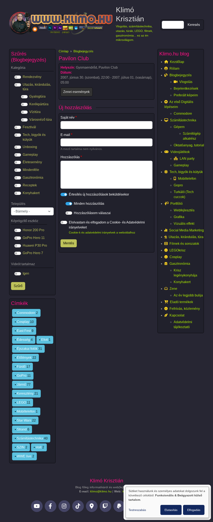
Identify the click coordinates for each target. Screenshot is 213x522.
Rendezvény (32, 77)
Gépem (179, 127)
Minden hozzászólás (89, 203)
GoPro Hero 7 (33, 253)
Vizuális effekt (184, 223)
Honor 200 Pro (33, 230)
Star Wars (24, 420)
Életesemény (32, 162)
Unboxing (30, 147)
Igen (26, 273)
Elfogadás (193, 510)
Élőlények (24, 357)
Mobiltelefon (26, 411)
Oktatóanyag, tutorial (189, 145)
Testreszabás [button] (137, 510)
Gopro (178, 185)
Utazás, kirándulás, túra (37, 87)
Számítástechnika (30, 438)
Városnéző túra (40, 119)
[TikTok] (78, 506)
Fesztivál (29, 127)
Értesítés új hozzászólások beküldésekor (99, 194)
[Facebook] (50, 506)
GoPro (21, 375)
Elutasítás (171, 510)
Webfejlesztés (184, 210)
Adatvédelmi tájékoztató (183, 324)
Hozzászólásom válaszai (92, 213)
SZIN (21, 447)
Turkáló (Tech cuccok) (184, 194)
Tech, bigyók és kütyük (34, 137)
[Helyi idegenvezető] (92, 506)
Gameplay (30, 154)
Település (18, 204)
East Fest (24, 331)
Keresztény (25, 393)
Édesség (23, 339)
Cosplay (23, 322)
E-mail (65, 135)
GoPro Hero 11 (34, 238)
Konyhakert (31, 193)
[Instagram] (64, 506)
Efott (44, 339)
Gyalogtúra (37, 96)
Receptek (30, 185)
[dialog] (167, 502)
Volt (38, 447)
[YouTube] (37, 506)
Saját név (67, 117)
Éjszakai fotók (27, 348)
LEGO (21, 402)
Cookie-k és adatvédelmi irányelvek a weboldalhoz (102, 232)
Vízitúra (35, 112)
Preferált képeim (186, 95)
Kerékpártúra (38, 104)
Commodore (26, 313)
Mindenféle (31, 170)
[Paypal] (119, 506)
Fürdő (21, 366)
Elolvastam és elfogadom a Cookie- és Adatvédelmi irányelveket (107, 227)
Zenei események (76, 92)
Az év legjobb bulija (188, 295)
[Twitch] (105, 506)
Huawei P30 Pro (35, 245)
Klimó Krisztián (130, 14)
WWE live (24, 456)
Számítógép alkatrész (192, 136)
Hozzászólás (70, 157)
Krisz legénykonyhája (185, 273)
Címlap (63, 51)
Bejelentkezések (186, 88)
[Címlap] (61, 23)
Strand (22, 429)
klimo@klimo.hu (100, 491)
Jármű (21, 384)
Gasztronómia (33, 177)
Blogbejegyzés (83, 51)
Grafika (179, 217)
